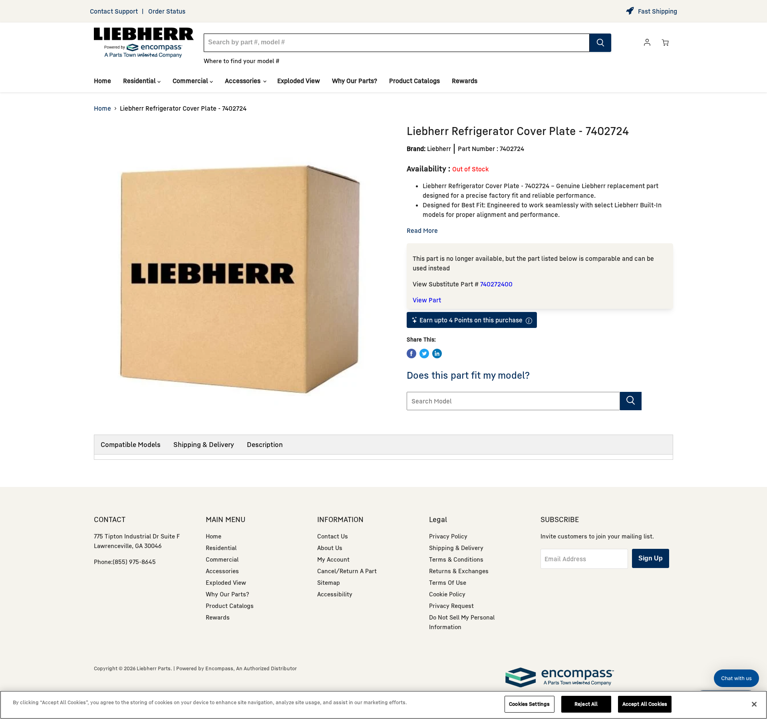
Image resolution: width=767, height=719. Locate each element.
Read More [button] (422, 230)
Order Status (166, 11)
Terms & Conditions (456, 559)
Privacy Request (451, 605)
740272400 (496, 284)
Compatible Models (131, 444)
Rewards (464, 81)
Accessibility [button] (334, 594)
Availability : (429, 168)
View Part (427, 300)
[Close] (754, 704)
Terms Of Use (447, 582)
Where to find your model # (242, 60)
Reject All (586, 704)
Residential (140, 81)
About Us (329, 547)
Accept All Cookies (644, 704)
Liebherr (439, 149)
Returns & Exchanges (459, 570)
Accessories (243, 81)
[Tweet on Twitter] (424, 353)
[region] (383, 705)
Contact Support (114, 11)
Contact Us (332, 536)
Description (265, 444)
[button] (736, 678)
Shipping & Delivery (203, 444)
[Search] (600, 43)
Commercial (191, 81)
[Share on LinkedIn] (437, 353)
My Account (333, 559)
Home (102, 81)
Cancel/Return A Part (347, 570)
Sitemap (328, 582)
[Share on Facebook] (411, 353)
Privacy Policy (448, 536)
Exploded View (298, 81)
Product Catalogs (414, 81)
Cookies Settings (529, 704)
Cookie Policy (447, 594)
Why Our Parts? (354, 81)
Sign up (650, 558)
